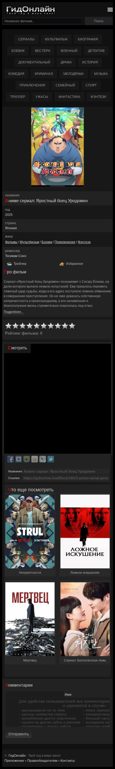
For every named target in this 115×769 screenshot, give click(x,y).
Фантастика (69, 97)
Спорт (91, 85)
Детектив (96, 51)
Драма (66, 62)
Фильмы (11, 242)
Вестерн (42, 51)
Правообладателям (42, 761)
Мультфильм (56, 39)
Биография (88, 39)
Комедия (16, 74)
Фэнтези (98, 97)
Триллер (17, 97)
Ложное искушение (84, 573)
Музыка (101, 74)
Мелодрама (73, 74)
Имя (68, 694)
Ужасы (42, 97)
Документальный (34, 62)
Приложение (14, 761)
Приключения (32, 85)
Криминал (44, 74)
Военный (69, 51)
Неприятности (30, 573)
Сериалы (26, 39)
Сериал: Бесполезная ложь (85, 660)
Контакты (67, 761)
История (90, 62)
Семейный (65, 85)
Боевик (18, 51)
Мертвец (30, 660)
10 (72, 326)
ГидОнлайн (17, 755)
